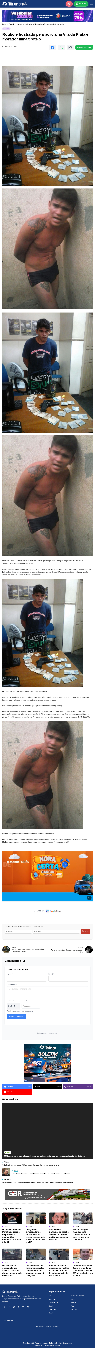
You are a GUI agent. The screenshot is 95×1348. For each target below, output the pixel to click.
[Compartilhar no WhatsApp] (61, 47)
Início (4, 24)
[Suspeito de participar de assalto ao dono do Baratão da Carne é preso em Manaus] (59, 1218)
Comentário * (12, 984)
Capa (50, 1296)
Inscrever (85, 931)
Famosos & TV (54, 1302)
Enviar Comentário (16, 1016)
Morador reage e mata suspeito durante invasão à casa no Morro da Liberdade (81, 1234)
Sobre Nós (38, 1345)
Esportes (74, 1309)
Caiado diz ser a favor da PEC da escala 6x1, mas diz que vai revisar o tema (30, 1165)
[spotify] (28, 1307)
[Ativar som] (89, 898)
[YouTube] (23, 1307)
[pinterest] (19, 1307)
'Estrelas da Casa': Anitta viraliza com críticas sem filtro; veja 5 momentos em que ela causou (37, 1183)
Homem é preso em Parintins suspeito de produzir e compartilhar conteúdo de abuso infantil (11, 1235)
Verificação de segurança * (17, 1001)
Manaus (73, 1302)
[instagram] (14, 1307)
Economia (52, 1309)
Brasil (50, 1306)
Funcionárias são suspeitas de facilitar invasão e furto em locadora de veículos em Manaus (59, 1270)
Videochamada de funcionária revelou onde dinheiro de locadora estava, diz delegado (35, 1270)
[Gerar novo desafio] (17, 1006)
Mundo (73, 1306)
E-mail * (51, 974)
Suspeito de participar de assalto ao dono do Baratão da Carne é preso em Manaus (59, 1234)
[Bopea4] (14, 3)
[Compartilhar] (70, 47)
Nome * (9, 974)
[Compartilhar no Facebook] (52, 47)
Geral (50, 1313)
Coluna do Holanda (77, 1296)
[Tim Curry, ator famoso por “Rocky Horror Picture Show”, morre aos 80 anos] (6, 1172)
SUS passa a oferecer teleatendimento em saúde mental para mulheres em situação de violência (44, 1156)
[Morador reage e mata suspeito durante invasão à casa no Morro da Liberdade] (83, 1218)
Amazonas (52, 1299)
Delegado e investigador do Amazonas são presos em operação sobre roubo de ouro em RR (35, 1235)
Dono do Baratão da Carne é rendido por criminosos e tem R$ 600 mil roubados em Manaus (83, 1270)
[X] (9, 1307)
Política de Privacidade (52, 1345)
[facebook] (4, 1307)
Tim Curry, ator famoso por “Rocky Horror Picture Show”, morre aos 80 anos (41, 1174)
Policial (11, 24)
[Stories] (69, 4)
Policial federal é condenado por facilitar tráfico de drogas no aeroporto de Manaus (12, 1270)
